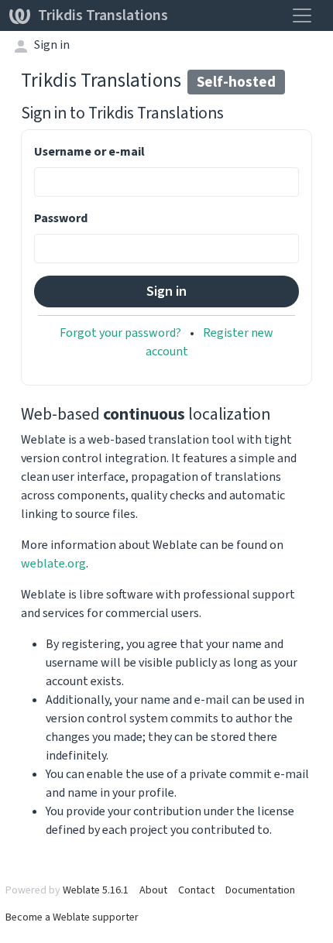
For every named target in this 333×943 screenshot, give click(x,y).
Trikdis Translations (103, 15)
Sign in (52, 44)
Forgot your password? (120, 332)
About (153, 890)
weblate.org (53, 563)
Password (61, 218)
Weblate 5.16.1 (96, 890)
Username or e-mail (89, 151)
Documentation (260, 890)
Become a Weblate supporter (72, 917)
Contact (196, 890)
